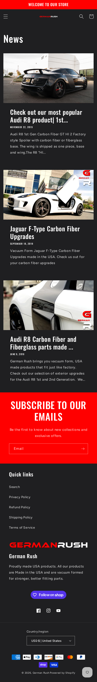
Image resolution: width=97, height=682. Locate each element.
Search (14, 487)
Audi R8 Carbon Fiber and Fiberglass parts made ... (43, 343)
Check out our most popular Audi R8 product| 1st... (46, 116)
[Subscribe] (83, 448)
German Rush (41, 672)
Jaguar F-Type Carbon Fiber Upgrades (45, 232)
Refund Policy (19, 507)
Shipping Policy (21, 517)
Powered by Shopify (62, 672)
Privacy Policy (19, 497)
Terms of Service (22, 528)
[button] (6, 16)
